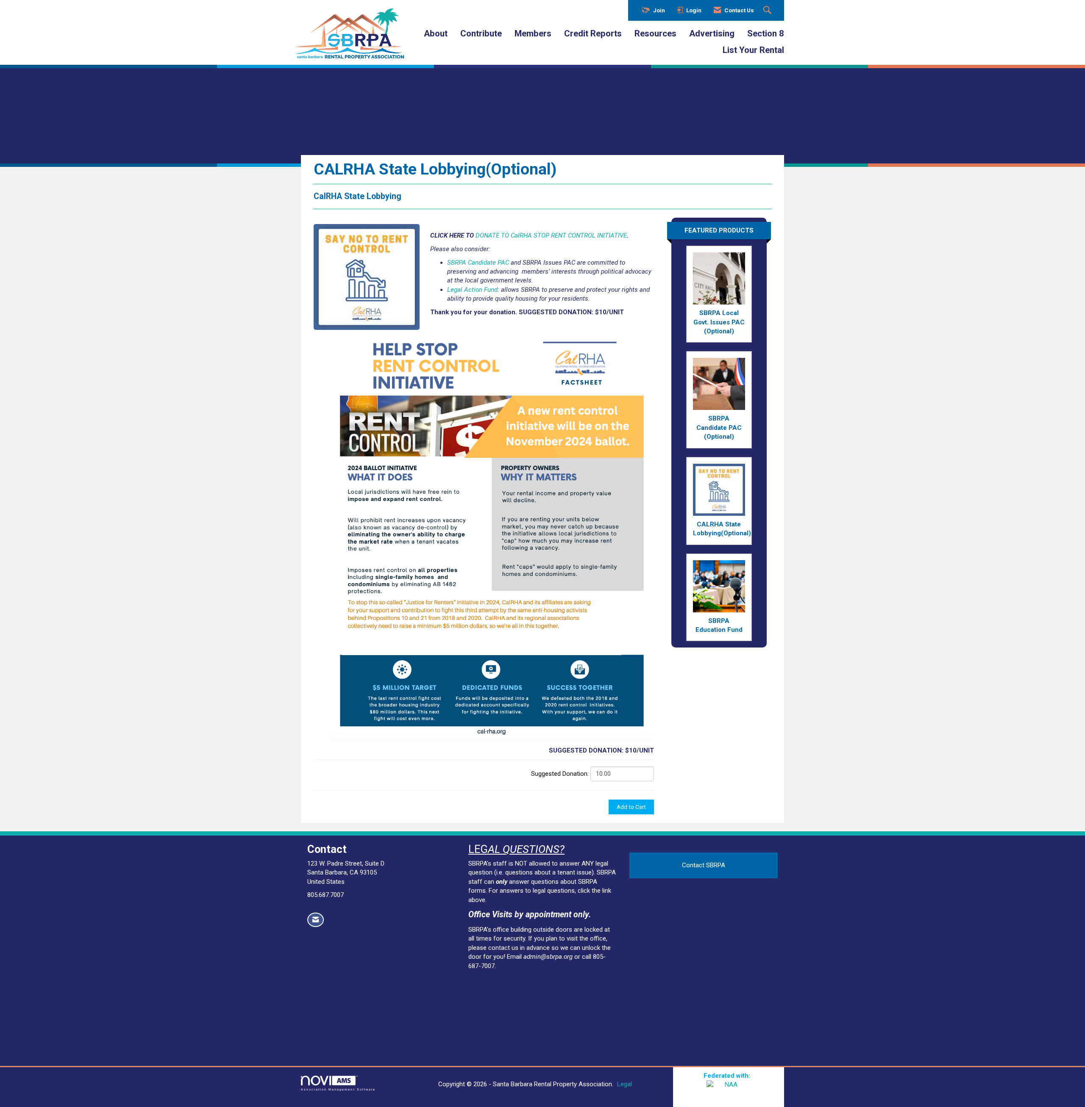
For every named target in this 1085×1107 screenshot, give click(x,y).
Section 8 (765, 33)
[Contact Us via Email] (315, 920)
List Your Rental (753, 50)
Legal (624, 1084)
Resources (655, 33)
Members (533, 33)
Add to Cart (631, 806)
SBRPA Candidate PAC (478, 262)
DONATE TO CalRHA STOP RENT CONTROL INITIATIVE (551, 235)
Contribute (481, 33)
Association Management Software (338, 1089)
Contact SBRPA (703, 865)
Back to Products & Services (363, 140)
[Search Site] (768, 10)
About (436, 33)
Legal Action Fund (472, 289)
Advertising (711, 33)
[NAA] (729, 1091)
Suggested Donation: (560, 774)
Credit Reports (593, 33)
